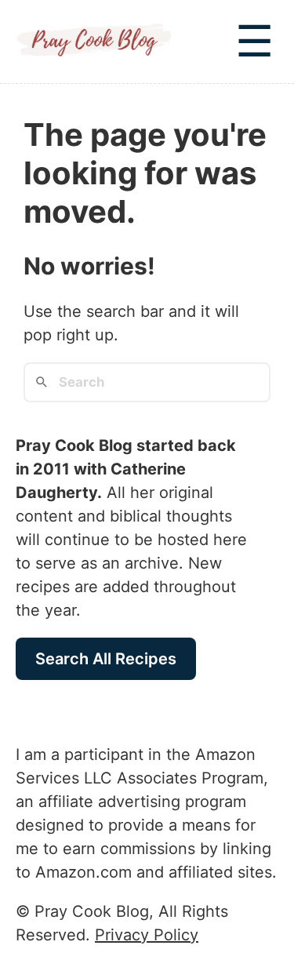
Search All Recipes (105, 658)
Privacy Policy (146, 934)
